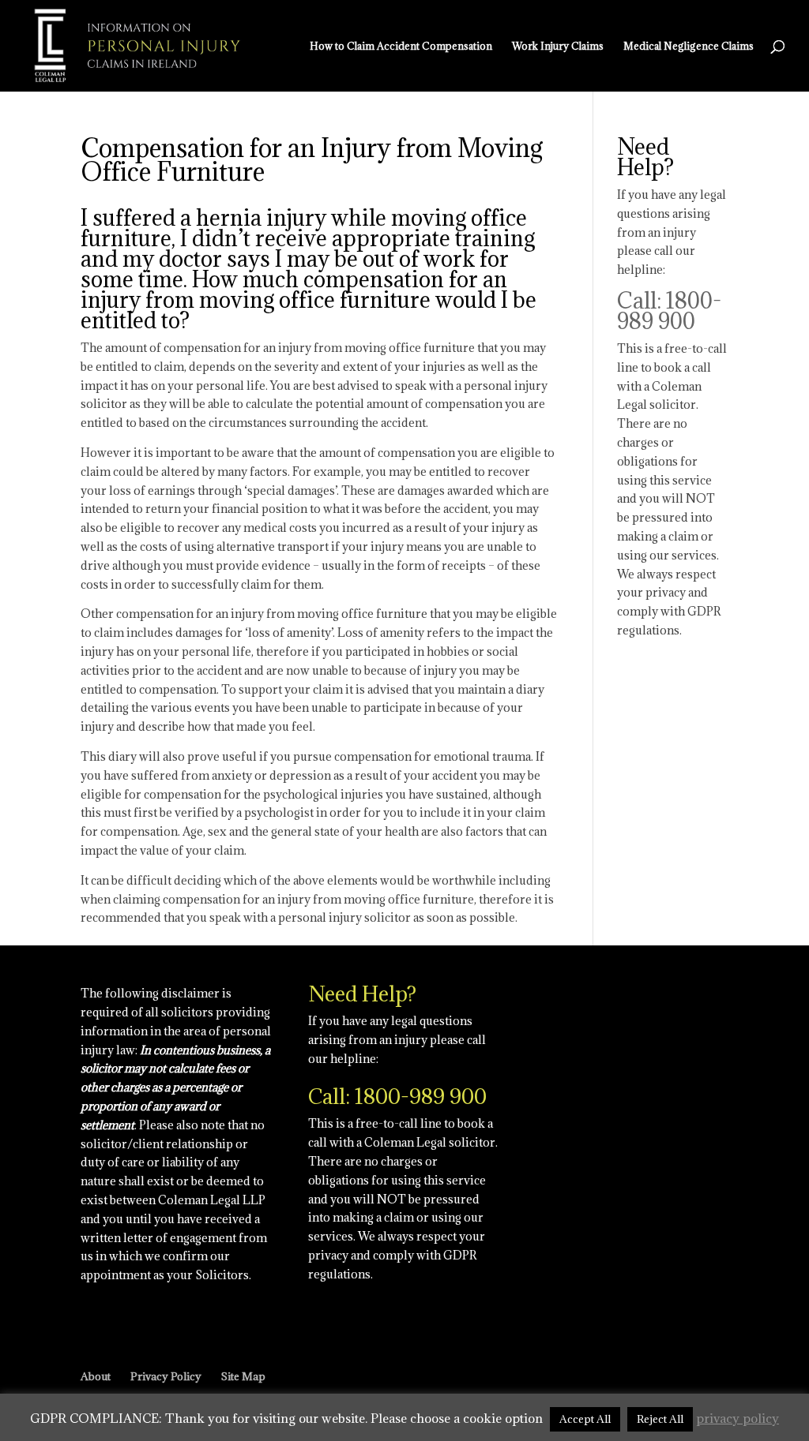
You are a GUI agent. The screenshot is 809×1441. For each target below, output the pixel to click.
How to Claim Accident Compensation (401, 46)
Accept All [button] (585, 1419)
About (96, 1376)
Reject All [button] (660, 1419)
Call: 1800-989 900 (669, 310)
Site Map (243, 1376)
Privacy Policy (165, 1376)
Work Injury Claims (558, 46)
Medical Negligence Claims (688, 46)
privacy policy (737, 1418)
